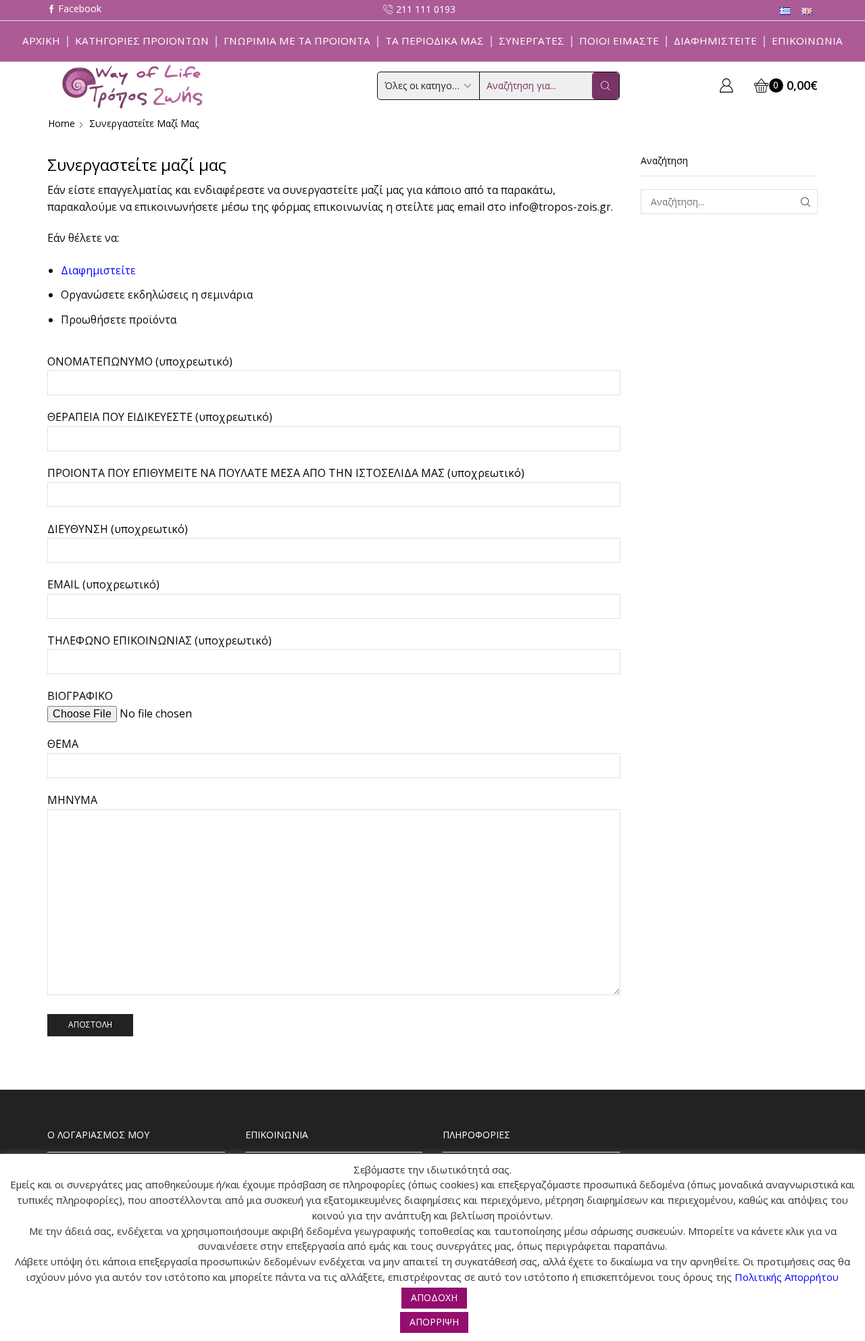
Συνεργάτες (531, 40)
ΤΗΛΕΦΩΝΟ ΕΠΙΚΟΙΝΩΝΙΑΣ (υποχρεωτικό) (159, 640)
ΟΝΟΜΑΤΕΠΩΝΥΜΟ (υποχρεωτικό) (139, 361)
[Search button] (605, 85)
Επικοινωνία (807, 40)
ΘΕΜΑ (62, 743)
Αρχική (41, 40)
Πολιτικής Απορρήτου (787, 1277)
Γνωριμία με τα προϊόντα (297, 40)
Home (61, 123)
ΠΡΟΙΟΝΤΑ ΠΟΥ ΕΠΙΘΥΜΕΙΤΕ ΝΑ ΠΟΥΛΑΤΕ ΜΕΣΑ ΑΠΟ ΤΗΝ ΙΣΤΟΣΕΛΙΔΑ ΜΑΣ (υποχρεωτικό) (285, 472)
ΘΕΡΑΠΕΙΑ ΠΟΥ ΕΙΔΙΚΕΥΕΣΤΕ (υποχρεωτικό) (159, 416)
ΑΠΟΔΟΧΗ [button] (434, 1297)
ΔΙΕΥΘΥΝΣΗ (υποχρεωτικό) (117, 529)
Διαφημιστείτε (715, 40)
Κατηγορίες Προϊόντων (142, 40)
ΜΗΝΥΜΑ (72, 799)
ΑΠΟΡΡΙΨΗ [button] (434, 1321)
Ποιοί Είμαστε (619, 40)
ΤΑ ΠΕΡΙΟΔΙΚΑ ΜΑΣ (434, 40)
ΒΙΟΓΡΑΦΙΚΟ (80, 695)
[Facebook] (74, 10)
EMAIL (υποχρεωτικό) (103, 584)
